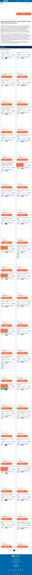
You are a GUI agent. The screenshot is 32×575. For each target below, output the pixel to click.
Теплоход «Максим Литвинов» (9, 305)
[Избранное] (28, 3)
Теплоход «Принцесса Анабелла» (25, 140)
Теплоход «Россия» (7, 388)
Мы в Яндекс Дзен (17, 573)
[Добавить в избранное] (13, 76)
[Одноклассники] (4, 1)
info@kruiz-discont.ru (16, 566)
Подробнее (6, 242)
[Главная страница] (4, 3)
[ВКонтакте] (5, 1)
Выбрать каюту (6, 76)
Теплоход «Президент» (8, 361)
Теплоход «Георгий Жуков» (24, 112)
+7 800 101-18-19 (16, 565)
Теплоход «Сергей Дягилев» (25, 527)
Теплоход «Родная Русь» (8, 169)
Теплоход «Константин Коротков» (9, 84)
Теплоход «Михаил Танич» (24, 333)
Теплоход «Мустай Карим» (8, 222)
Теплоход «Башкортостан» (24, 84)
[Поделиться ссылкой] (14, 76)
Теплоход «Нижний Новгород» (25, 470)
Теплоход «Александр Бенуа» (25, 167)
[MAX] (7, 1)
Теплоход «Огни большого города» (8, 333)
